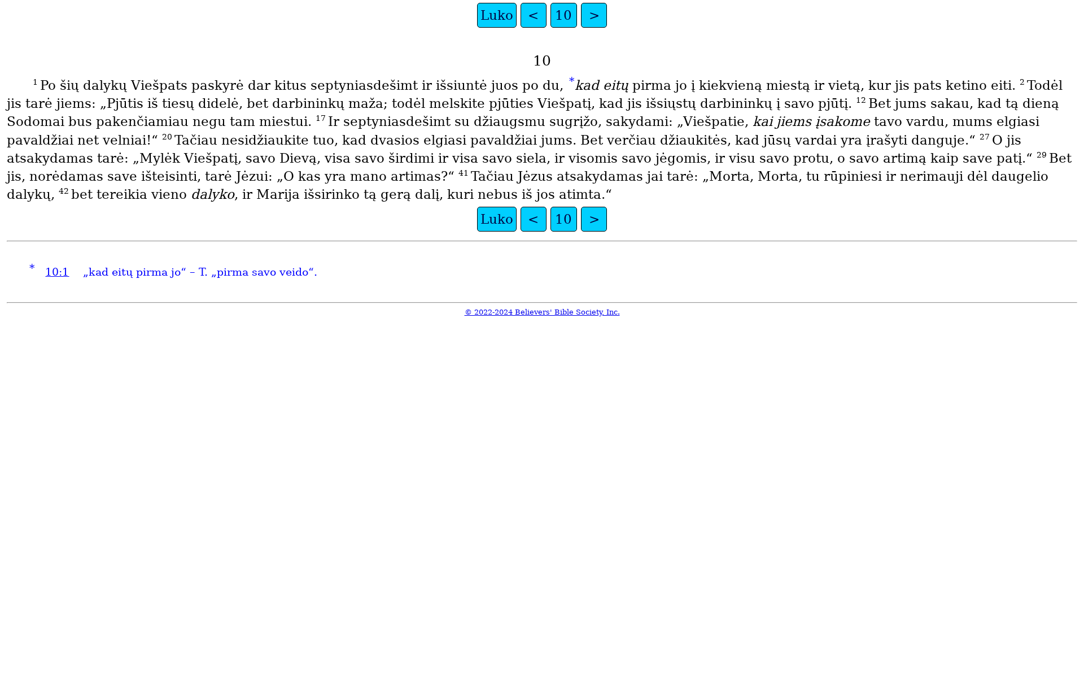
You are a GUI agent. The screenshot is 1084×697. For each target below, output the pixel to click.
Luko (496, 15)
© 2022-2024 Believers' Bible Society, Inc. (542, 312)
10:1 (57, 272)
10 (563, 15)
